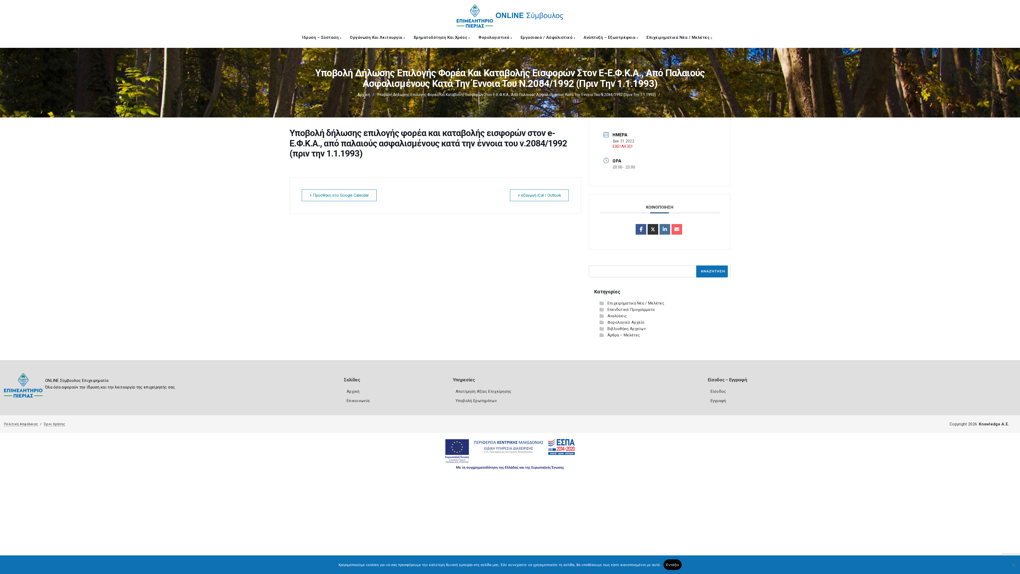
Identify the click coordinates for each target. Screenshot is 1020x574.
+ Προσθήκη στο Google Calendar (339, 195)
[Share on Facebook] (641, 229)
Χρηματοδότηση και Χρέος (441, 37)
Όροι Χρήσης (54, 424)
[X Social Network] (653, 229)
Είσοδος (718, 391)
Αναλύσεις (617, 316)
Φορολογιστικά (494, 37)
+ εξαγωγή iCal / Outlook (539, 195)
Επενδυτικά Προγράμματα (631, 309)
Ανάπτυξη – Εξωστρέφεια (610, 37)
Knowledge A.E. (994, 424)
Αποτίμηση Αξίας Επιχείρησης (484, 391)
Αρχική (364, 94)
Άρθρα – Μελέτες (623, 335)
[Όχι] (1013, 567)
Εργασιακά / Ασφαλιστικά (547, 37)
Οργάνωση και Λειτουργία (376, 37)
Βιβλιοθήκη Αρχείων (626, 328)
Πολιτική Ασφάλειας (21, 424)
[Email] (677, 229)
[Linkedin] (665, 229)
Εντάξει (672, 565)
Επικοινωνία (358, 400)
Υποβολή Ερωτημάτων (476, 400)
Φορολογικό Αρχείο (626, 322)
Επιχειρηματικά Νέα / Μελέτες (679, 37)
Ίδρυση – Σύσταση (321, 37)
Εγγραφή (718, 400)
